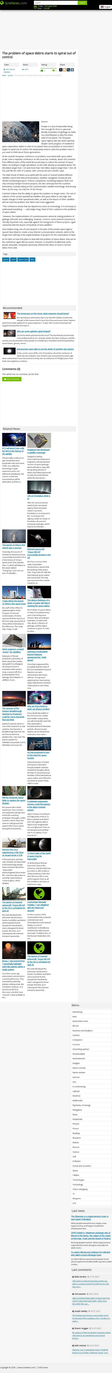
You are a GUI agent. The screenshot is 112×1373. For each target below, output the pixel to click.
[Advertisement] (56, 27)
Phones (76, 1123)
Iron (74, 1082)
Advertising (77, 1012)
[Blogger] (64, 69)
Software (77, 1161)
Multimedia (77, 1100)
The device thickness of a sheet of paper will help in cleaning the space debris (38, 603)
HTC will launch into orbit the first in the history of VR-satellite (13, 451)
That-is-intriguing (80, 1189)
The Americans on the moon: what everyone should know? (43, 313)
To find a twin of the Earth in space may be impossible (39, 856)
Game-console (79, 1068)
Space (5, 259)
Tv (74, 1194)
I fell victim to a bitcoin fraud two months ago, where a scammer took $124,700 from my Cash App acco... (90, 1284)
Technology (78, 1184)
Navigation (77, 1110)
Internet (76, 1077)
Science (76, 1152)
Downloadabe (79, 1054)
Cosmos (76, 1044)
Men (32, 259)
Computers (77, 1040)
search (82, 3)
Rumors (76, 1147)
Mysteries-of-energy (81, 1105)
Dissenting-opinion (81, 1049)
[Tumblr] (72, 69)
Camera (76, 1035)
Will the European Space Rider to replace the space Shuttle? (13, 800)
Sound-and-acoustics (82, 1166)
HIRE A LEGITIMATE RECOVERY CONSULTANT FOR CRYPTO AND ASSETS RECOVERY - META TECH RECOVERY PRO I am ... (91, 1301)
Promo (76, 1128)
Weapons (77, 1198)
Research (77, 1138)
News (75, 1114)
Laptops (76, 1091)
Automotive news (80, 1021)
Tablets (76, 1175)
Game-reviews (79, 1072)
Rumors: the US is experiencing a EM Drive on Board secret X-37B (12, 852)
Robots (76, 1142)
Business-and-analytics (83, 1030)
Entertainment (79, 1058)
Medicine (76, 1095)
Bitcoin (76, 1025)
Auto (75, 1016)
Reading (76, 1133)
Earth (13, 259)
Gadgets (76, 1063)
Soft (74, 1156)
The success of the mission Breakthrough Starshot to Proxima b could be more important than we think (13, 714)
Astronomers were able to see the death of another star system (45, 349)
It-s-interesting (79, 1086)
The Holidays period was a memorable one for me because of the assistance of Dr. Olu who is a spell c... (91, 1318)
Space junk (23, 259)
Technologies (78, 1180)
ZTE (74, 1203)
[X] (60, 69)
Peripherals (77, 1119)
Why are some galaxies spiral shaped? (33, 331)
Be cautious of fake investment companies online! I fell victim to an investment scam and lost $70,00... (91, 1335)
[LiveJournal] (68, 69)
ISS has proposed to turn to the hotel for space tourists (38, 755)
